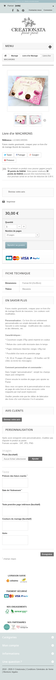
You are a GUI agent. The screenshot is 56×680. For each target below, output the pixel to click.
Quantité (9, 222)
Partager (21, 155)
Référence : (7, 140)
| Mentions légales (10, 672)
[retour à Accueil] (5, 56)
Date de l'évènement (12, 490)
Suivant (44, 120)
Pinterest (10, 160)
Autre (4, 533)
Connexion (48, 10)
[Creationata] (28, 26)
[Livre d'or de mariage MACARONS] (20, 119)
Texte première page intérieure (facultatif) (21, 504)
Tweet (9, 155)
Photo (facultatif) (9, 455)
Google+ (35, 155)
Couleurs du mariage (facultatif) (16, 519)
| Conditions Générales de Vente (39, 669)
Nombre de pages (13, 231)
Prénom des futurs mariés (14, 476)
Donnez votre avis (16, 192)
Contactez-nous (35, 10)
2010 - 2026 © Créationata (14, 669)
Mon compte (10, 645)
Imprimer (11, 202)
